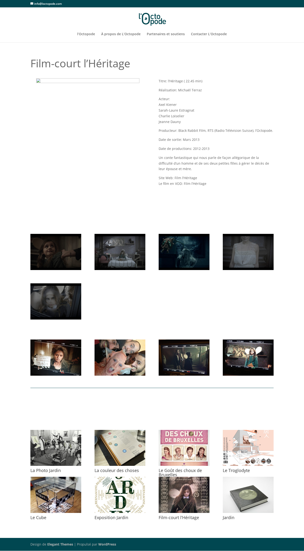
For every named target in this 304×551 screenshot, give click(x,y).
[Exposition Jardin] (120, 495)
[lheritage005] (55, 270)
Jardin (228, 517)
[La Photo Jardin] (55, 448)
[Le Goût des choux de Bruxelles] (184, 448)
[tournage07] (120, 375)
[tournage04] (248, 375)
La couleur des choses (117, 470)
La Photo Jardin (45, 470)
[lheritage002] (248, 270)
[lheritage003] (184, 270)
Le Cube (38, 517)
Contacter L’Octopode (209, 34)
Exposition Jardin (111, 517)
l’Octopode (86, 34)
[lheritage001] (55, 319)
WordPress (107, 544)
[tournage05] (184, 375)
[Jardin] (248, 495)
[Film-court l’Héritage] (184, 495)
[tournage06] (55, 375)
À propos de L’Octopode (121, 34)
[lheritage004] (120, 270)
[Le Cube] (55, 495)
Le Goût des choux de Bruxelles (180, 472)
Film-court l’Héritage (179, 517)
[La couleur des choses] (120, 448)
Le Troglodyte (236, 470)
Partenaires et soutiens (166, 34)
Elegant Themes (60, 544)
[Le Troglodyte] (248, 448)
